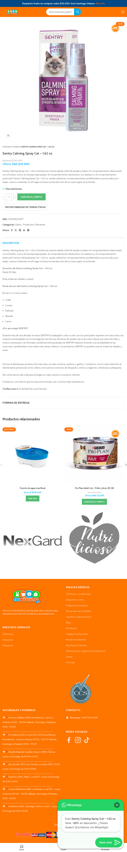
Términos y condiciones (78, 593)
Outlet (69, 656)
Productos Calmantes (34, 224)
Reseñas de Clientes (76, 645)
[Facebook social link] (12, 230)
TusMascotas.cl (10, 388)
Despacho (7, 639)
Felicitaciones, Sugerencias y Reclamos (86, 651)
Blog (68, 622)
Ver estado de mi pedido (78, 611)
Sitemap (70, 662)
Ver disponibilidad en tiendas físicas (25, 207)
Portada (6, 147)
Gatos (18, 224)
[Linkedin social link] (24, 230)
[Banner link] (32, 541)
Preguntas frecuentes (77, 605)
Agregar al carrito (31, 197)
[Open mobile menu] (123, 12)
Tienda (16, 147)
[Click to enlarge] (8, 135)
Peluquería (7, 645)
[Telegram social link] (28, 230)
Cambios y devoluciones (78, 616)
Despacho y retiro (75, 599)
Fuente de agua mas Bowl (32, 488)
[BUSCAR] (77, 11)
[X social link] (16, 230)
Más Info (100, 3)
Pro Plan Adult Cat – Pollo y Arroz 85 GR (94, 488)
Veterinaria (7, 634)
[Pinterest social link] (20, 230)
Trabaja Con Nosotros (77, 634)
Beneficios (71, 628)
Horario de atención (76, 639)
